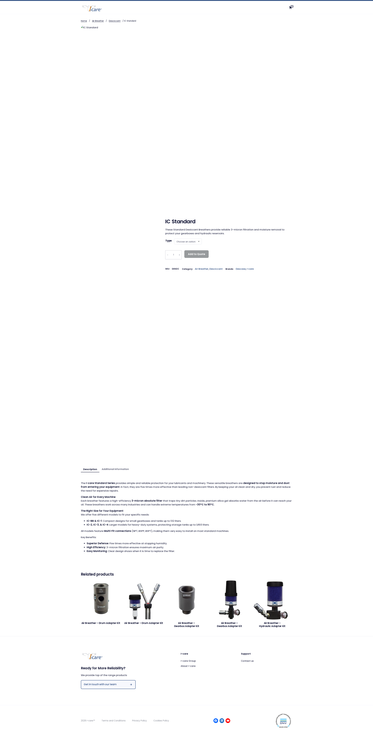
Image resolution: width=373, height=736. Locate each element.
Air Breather (98, 20)
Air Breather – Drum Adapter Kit (100, 623)
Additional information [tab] (115, 469)
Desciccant (114, 20)
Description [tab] (90, 469)
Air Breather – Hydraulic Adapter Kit (272, 625)
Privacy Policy (139, 720)
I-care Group (188, 661)
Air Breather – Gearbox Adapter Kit (186, 625)
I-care (250, 268)
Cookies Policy (161, 720)
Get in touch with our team (100, 684)
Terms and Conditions (114, 720)
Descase (241, 268)
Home (84, 20)
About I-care (188, 666)
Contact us (247, 661)
